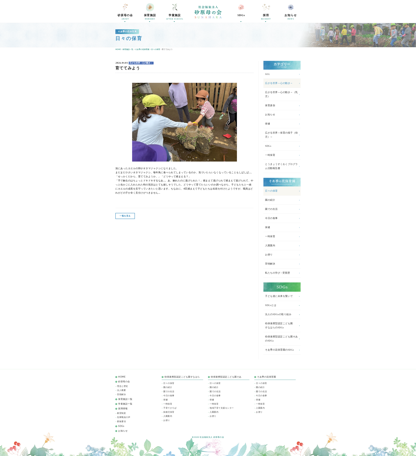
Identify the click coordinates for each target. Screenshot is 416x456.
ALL (267, 74)
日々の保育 (271, 191)
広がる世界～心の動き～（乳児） (281, 94)
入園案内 (270, 245)
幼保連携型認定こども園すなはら (183, 377)
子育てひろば (169, 408)
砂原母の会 (124, 382)
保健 (267, 123)
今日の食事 (271, 218)
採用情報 (123, 409)
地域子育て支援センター (222, 408)
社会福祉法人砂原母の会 (208, 12)
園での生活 (271, 209)
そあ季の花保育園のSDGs (279, 349)
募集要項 (121, 422)
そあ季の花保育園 (266, 377)
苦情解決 (270, 263)
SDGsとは (270, 305)
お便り (269, 254)
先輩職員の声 (123, 417)
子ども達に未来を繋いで (279, 296)
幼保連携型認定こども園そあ (226, 377)
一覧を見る (125, 216)
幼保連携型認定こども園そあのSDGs (281, 338)
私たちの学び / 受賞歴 (277, 273)
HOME (121, 377)
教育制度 (121, 413)
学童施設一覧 (125, 404)
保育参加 (270, 105)
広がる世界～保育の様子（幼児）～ (281, 134)
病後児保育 (168, 412)
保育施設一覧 (125, 399)
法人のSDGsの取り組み (278, 314)
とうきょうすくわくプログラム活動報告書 (281, 166)
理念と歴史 (122, 386)
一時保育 (270, 155)
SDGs (268, 146)
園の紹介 (270, 200)
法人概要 (121, 390)
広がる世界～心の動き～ (279, 83)
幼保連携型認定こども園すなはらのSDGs (279, 325)
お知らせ (270, 114)
